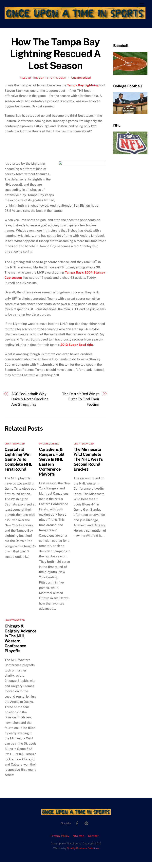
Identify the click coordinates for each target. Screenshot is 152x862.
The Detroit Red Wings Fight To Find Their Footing (80, 399)
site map (78, 835)
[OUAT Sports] (75, 17)
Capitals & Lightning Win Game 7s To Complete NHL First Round (18, 459)
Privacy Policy (59, 835)
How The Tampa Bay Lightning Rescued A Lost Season (55, 53)
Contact (93, 835)
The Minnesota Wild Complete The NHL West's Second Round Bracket (88, 459)
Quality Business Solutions (83, 848)
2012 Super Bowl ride (76, 345)
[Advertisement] (28, 149)
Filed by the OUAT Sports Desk (43, 77)
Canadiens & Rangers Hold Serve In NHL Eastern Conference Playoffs (51, 462)
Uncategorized (81, 77)
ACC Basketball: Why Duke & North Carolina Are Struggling (29, 399)
